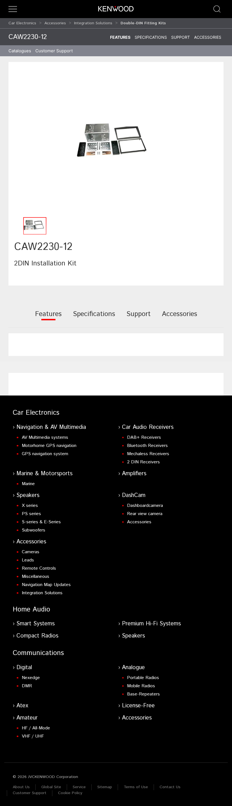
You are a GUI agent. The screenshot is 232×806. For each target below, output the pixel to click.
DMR (27, 686)
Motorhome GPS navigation (49, 445)
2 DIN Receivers (143, 462)
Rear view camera (144, 514)
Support (180, 37)
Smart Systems (35, 624)
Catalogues (19, 50)
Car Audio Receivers (147, 427)
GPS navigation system (45, 454)
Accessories (55, 23)
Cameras (30, 552)
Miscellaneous (35, 576)
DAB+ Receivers (144, 437)
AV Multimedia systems (45, 437)
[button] (12, 9)
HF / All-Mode (36, 728)
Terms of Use (136, 787)
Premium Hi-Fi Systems (151, 624)
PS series (31, 514)
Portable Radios (143, 678)
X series (30, 505)
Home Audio (31, 609)
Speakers (27, 495)
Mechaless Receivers (148, 454)
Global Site (51, 787)
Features (120, 37)
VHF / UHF (33, 736)
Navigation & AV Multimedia (51, 427)
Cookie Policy (70, 793)
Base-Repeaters (143, 694)
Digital (24, 668)
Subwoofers (33, 530)
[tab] (48, 318)
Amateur (27, 718)
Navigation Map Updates (46, 585)
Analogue (133, 668)
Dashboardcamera (145, 505)
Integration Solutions (93, 23)
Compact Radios (37, 636)
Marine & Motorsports (44, 474)
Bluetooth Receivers (147, 445)
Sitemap (104, 787)
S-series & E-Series (41, 522)
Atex (22, 706)
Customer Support (29, 793)
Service (79, 787)
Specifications (151, 37)
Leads (28, 560)
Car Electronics (22, 23)
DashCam (133, 495)
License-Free (138, 706)
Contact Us (170, 787)
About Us (21, 787)
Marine (28, 484)
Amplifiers (134, 474)
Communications (38, 653)
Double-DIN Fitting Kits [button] (143, 23)
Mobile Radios (141, 686)
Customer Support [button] (54, 50)
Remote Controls (39, 568)
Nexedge (31, 678)
